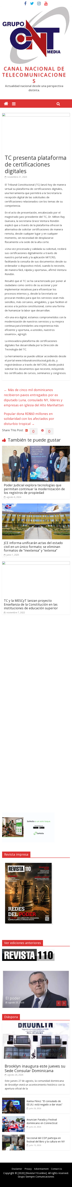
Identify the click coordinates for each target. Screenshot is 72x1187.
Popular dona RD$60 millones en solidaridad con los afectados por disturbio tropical (29, 419)
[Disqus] (36, 667)
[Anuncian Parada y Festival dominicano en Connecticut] (13, 1118)
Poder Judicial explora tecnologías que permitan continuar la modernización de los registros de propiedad (34, 489)
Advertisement (41, 1168)
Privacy (28, 1168)
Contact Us (56, 1168)
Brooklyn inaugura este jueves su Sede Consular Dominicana (35, 1068)
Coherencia (16, 998)
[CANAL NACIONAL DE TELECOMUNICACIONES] (6, 104)
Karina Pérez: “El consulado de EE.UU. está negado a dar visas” (44, 1102)
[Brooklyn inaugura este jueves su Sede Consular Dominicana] (36, 1024)
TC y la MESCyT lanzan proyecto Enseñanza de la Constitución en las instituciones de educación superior (31, 604)
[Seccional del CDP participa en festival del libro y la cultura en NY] (13, 1136)
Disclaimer (17, 1168)
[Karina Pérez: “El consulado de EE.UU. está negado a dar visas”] (13, 1099)
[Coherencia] (36, 972)
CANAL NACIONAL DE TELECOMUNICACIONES (34, 74)
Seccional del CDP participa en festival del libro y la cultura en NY (46, 1139)
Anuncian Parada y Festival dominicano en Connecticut (42, 1121)
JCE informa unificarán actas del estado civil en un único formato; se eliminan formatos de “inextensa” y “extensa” (33, 546)
